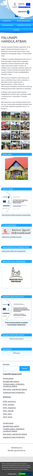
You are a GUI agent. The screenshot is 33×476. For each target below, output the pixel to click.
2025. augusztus (9, 408)
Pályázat (7, 349)
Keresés (6, 364)
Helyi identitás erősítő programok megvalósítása (16, 215)
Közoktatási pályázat (13, 335)
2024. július (7, 414)
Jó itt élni (8, 189)
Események (7, 21)
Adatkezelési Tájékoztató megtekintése (13, 251)
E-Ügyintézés (9, 225)
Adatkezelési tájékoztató (16, 247)
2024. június (7, 417)
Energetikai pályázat (13, 297)
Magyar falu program (14, 261)
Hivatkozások (8, 378)
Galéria (16, 30)
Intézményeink (7, 25)
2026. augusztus (9, 401)
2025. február (8, 411)
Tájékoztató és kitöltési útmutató (11, 237)
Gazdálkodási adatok (11, 381)
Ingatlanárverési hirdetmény (14, 392)
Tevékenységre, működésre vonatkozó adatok (13, 385)
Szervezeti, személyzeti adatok (15, 389)
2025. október (8, 404)
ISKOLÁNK (7, 154)
